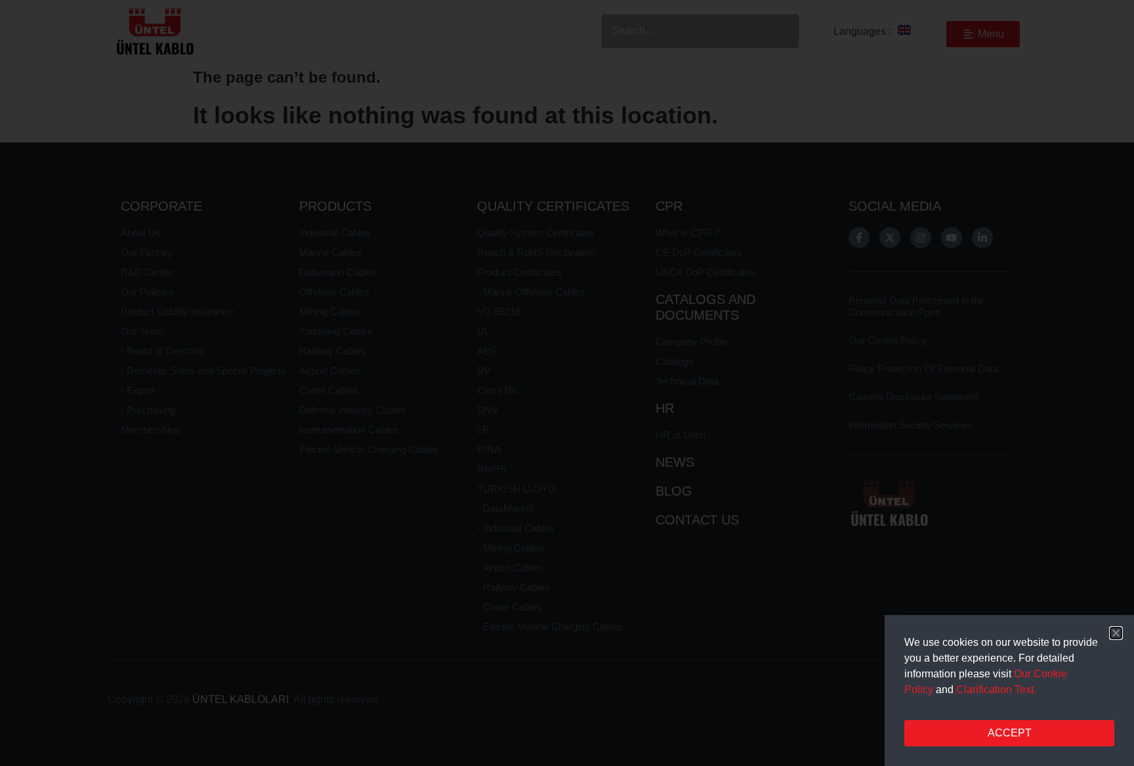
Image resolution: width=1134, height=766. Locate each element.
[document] (567, 383)
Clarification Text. (996, 689)
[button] (1116, 633)
